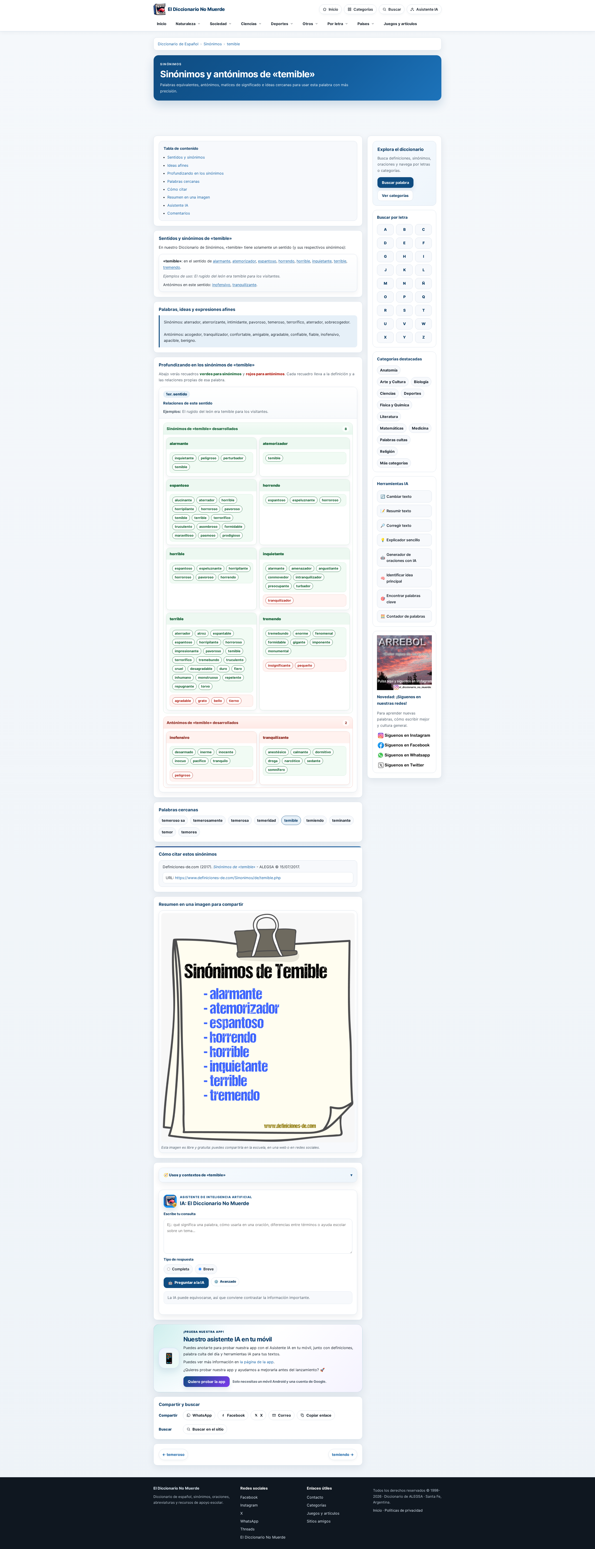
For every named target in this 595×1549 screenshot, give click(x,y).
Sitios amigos (319, 1521)
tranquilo (220, 761)
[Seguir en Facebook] (404, 745)
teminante (341, 820)
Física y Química (394, 405)
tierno (234, 701)
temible (233, 44)
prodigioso (231, 535)
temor (167, 832)
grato (202, 701)
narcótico (292, 761)
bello (218, 701)
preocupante (278, 586)
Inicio (161, 23)
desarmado (184, 752)
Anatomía (388, 370)
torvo (205, 686)
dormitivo (323, 752)
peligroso (208, 458)
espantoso (267, 261)
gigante (299, 642)
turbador (303, 586)
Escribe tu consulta (180, 1214)
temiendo (315, 820)
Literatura (389, 416)
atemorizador (244, 261)
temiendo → (343, 1454)
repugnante (184, 686)
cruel (179, 669)
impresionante (187, 651)
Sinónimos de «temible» (234, 866)
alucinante (183, 500)
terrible (340, 261)
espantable (222, 633)
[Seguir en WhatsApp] (404, 755)
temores (189, 832)
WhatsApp (249, 1521)
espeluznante (303, 500)
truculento (183, 526)
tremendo (171, 267)
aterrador (207, 500)
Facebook (249, 1497)
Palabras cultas (393, 439)
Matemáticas (391, 428)
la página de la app (257, 1362)
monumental (278, 651)
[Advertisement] (297, 115)
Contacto (315, 1497)
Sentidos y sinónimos (186, 157)
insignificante (279, 665)
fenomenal (324, 633)
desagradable (201, 669)
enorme (301, 633)
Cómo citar (177, 189)
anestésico (277, 752)
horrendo (286, 261)
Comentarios (178, 213)
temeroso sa (173, 820)
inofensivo (221, 284)
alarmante (221, 261)
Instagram (249, 1505)
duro (223, 669)
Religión (387, 451)
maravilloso (184, 535)
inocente (226, 752)
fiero (238, 669)
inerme (206, 752)
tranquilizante (244, 284)
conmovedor (278, 577)
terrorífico (222, 518)
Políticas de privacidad (404, 1510)
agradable (183, 701)
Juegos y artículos (400, 23)
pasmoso (208, 535)
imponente (321, 642)
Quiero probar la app (206, 1381)
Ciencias (388, 393)
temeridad (266, 820)
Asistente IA (177, 205)
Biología (421, 381)
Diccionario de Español (178, 44)
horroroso (209, 509)
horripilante (184, 509)
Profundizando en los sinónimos (195, 173)
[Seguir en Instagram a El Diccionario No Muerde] (404, 662)
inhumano (183, 677)
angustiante (328, 568)
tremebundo (209, 660)
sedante (314, 761)
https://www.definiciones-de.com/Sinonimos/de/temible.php (228, 877)
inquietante (322, 261)
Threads (247, 1529)
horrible (303, 261)
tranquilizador (279, 600)
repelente (233, 677)
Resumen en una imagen (188, 197)
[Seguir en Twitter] (404, 765)
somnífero (276, 770)
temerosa (240, 820)
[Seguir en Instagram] (404, 735)
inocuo (180, 761)
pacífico (199, 761)
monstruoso (208, 677)
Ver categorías (395, 195)
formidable (233, 526)
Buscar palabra (395, 182)
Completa (180, 1269)
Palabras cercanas (183, 181)
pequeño (305, 665)
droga (273, 761)
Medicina (420, 428)
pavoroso (232, 509)
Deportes (412, 393)
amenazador (301, 568)
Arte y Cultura (393, 381)
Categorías (316, 1505)
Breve (208, 1269)
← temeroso (173, 1454)
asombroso (208, 526)
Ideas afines (177, 165)
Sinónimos (213, 44)
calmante (300, 752)
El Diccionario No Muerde (262, 1537)
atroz (201, 633)
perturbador (233, 458)
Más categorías (394, 463)
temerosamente (208, 820)
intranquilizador (309, 577)
